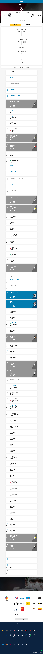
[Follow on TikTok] (10, 624)
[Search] (41, 1)
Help (14, 651)
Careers (11, 651)
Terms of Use (3, 651)
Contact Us (17, 651)
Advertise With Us (21, 651)
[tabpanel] (21, 323)
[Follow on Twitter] (15, 624)
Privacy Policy (7, 651)
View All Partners (21, 619)
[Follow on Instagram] (17, 624)
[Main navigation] (1, 1)
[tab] (15, 67)
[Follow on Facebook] (12, 624)
